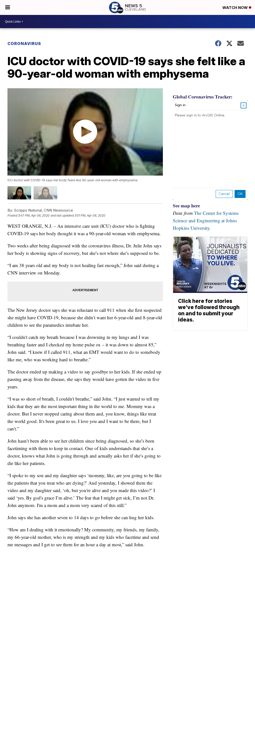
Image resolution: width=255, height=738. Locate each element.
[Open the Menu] (7, 7)
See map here (186, 205)
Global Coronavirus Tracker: (202, 96)
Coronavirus (24, 43)
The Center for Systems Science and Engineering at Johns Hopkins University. (206, 220)
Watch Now (235, 7)
